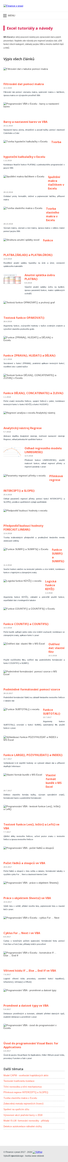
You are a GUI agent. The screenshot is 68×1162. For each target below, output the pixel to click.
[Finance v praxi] (13, 5)
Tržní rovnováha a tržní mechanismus (22, 1087)
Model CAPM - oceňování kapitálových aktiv (25, 1075)
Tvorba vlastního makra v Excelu (20, 1098)
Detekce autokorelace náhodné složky (22, 1126)
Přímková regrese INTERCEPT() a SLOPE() (25, 1092)
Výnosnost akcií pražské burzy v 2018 (22, 1115)
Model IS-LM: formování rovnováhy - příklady (26, 1121)
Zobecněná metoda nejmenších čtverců (23, 1103)
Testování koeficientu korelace (18, 1081)
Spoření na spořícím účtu (16, 1109)
